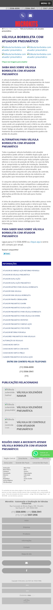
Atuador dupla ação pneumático (17, 283)
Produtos (26, 534)
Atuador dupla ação (11, 279)
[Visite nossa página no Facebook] (26, 570)
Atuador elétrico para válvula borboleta (20, 287)
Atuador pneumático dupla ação (17, 308)
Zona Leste (8, 463)
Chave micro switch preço (14, 353)
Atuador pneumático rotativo (15, 320)
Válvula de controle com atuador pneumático (31, 425)
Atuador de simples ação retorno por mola (21, 270)
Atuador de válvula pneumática (16, 275)
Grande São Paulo (22, 463)
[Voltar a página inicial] (26, 23)
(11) (13, 8)
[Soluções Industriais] (26, 601)
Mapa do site (27, 554)
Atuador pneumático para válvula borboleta (22, 312)
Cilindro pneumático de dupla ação (18, 357)
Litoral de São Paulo (40, 463)
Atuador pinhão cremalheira (15, 299)
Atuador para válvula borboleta (17, 295)
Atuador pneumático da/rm (14, 303)
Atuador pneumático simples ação (17, 324)
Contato (26, 547)
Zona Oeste (34, 458)
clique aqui (35, 241)
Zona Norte (22, 458)
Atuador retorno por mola (14, 332)
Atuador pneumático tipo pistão (16, 328)
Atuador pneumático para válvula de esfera (21, 316)
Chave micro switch (11, 345)
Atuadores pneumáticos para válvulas (19, 336)
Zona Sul (46, 458)
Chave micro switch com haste (16, 349)
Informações (10, 263)
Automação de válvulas (13, 340)
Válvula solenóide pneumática (29, 408)
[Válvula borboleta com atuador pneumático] (14, 48)
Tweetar (6, 253)
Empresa (26, 527)
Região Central (9, 458)
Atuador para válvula (12, 291)
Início (26, 520)
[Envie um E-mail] (30, 15)
